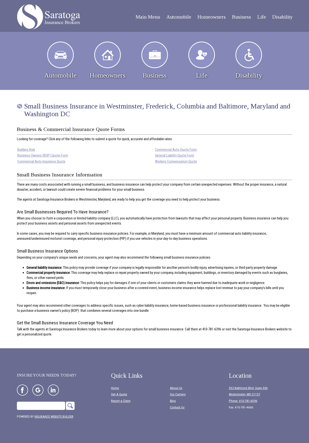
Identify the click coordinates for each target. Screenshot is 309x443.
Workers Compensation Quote (176, 161)
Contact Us (177, 407)
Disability (248, 75)
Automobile (60, 75)
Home (115, 388)
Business (155, 75)
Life (201, 75)
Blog (173, 401)
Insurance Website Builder (54, 416)
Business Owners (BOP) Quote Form (42, 155)
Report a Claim (121, 401)
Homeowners (108, 75)
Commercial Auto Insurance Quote (41, 161)
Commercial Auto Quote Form (176, 149)
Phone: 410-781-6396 (243, 401)
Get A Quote (119, 394)
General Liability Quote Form (174, 155)
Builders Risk (26, 149)
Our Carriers (178, 394)
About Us (176, 388)
